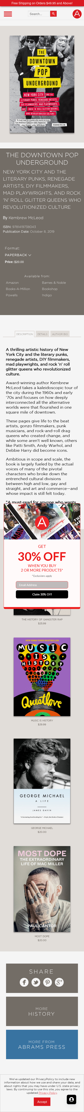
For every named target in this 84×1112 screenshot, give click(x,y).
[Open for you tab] (71, 1099)
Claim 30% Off (42, 594)
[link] (42, 523)
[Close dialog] (75, 508)
